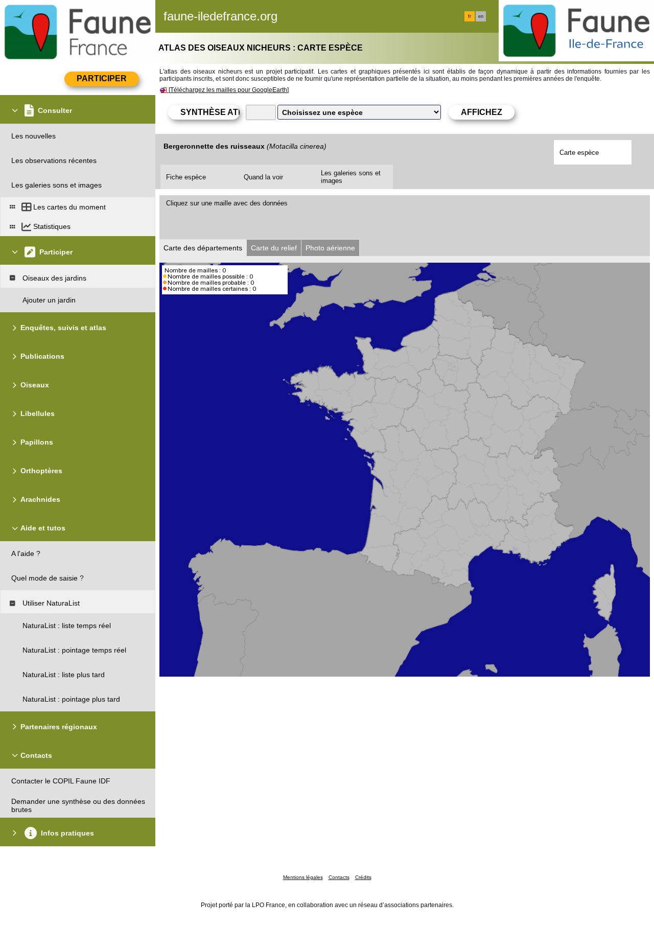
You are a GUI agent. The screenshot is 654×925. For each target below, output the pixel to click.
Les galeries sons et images (351, 176)
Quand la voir (263, 177)
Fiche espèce (186, 177)
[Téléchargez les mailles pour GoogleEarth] (229, 90)
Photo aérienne (330, 248)
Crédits (363, 877)
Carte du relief (274, 248)
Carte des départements (203, 248)
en (480, 16)
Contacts (339, 877)
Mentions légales (303, 877)
